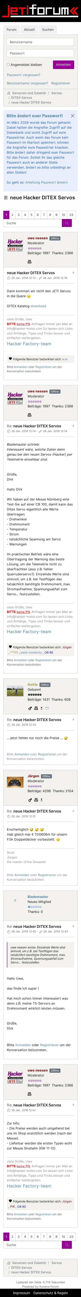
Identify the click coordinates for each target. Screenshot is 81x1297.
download (38, 306)
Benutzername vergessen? (27, 83)
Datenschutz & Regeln (50, 1293)
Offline (55, 238)
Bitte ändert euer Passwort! (35, 115)
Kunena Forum (49, 1286)
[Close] (73, 116)
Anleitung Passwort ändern (46, 182)
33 (71, 215)
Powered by (30, 1286)
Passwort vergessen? (23, 75)
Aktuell (29, 29)
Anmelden (63, 65)
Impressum (21, 1293)
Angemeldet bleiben (26, 65)
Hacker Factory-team (29, 343)
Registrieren (60, 83)
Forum (11, 29)
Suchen (48, 29)
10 (63, 215)
